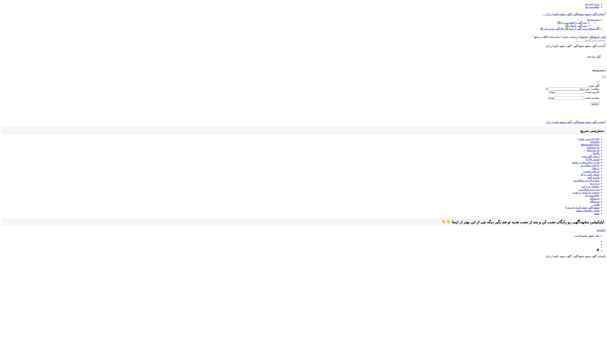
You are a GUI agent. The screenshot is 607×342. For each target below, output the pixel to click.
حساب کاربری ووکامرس (586, 180)
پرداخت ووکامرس (589, 165)
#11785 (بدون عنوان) (588, 139)
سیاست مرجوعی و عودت (585, 192)
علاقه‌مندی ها (592, 7)
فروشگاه (594, 36)
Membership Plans (590, 144)
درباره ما (594, 183)
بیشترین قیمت (591, 97)
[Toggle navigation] (544, 15)
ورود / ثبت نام (592, 4)
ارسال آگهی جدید (590, 156)
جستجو (595, 104)
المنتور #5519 (592, 159)
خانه (603, 36)
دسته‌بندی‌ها (593, 19)
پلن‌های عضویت (591, 171)
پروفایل (595, 168)
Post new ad (593, 147)
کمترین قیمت (592, 92)
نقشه (596, 213)
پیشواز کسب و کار (589, 174)
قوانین (596, 204)
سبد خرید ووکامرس (589, 189)
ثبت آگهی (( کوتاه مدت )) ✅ (572, 22)
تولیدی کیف (593, 177)
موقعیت (595, 88)
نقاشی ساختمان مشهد (587, 210)
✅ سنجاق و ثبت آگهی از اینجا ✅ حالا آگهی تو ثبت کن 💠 (569, 28)
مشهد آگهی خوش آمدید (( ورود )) (582, 207)
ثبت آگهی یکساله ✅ (576, 25)
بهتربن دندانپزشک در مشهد (585, 162)
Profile (596, 153)
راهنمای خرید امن (590, 186)
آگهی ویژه (594, 85)
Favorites (594, 142)
